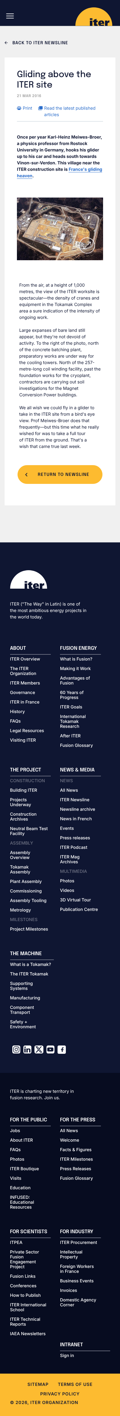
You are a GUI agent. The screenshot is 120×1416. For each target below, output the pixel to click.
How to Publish (25, 1295)
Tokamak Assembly (20, 870)
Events (67, 828)
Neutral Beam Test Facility (29, 831)
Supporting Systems (21, 986)
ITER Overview (25, 659)
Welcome (69, 1140)
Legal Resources (27, 730)
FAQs (15, 721)
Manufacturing (25, 998)
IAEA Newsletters (28, 1334)
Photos (67, 881)
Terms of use (75, 1384)
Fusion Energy (78, 648)
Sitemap (38, 1384)
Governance (22, 692)
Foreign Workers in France (77, 1269)
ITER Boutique (24, 1169)
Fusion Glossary (76, 745)
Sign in (67, 1355)
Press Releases (75, 1169)
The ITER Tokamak (29, 974)
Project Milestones (29, 929)
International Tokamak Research (73, 721)
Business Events (77, 1281)
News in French (76, 819)
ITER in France (25, 702)
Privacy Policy (60, 1394)
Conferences (23, 1286)
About (18, 648)
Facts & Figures (76, 1149)
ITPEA (16, 1242)
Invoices (68, 1290)
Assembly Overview (20, 855)
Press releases (75, 838)
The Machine (26, 953)
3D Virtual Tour (75, 900)
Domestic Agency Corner (78, 1303)
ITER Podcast (73, 847)
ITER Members (25, 683)
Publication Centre (79, 909)
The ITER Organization (23, 671)
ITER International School (28, 1307)
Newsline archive (77, 809)
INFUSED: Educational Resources (22, 1202)
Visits (16, 1178)
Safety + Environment (23, 1025)
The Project (25, 770)
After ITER (70, 736)
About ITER (21, 1140)
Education (20, 1188)
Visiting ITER (23, 740)
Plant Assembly (26, 881)
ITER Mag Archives (70, 860)
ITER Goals (71, 707)
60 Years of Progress (72, 695)
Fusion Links (23, 1276)
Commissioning (26, 891)
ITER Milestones (76, 1159)
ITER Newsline (75, 800)
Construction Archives (23, 817)
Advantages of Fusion (75, 681)
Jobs (15, 1130)
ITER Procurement (78, 1242)
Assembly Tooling (28, 900)
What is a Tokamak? (30, 964)
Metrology (20, 910)
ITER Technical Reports (25, 1322)
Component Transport (22, 1010)
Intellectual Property (71, 1255)
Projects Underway (20, 802)
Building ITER (23, 790)
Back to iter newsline (39, 43)
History (17, 711)
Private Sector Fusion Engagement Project (24, 1259)
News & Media (77, 770)
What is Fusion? (76, 659)
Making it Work (75, 668)
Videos (67, 890)
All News (69, 790)
